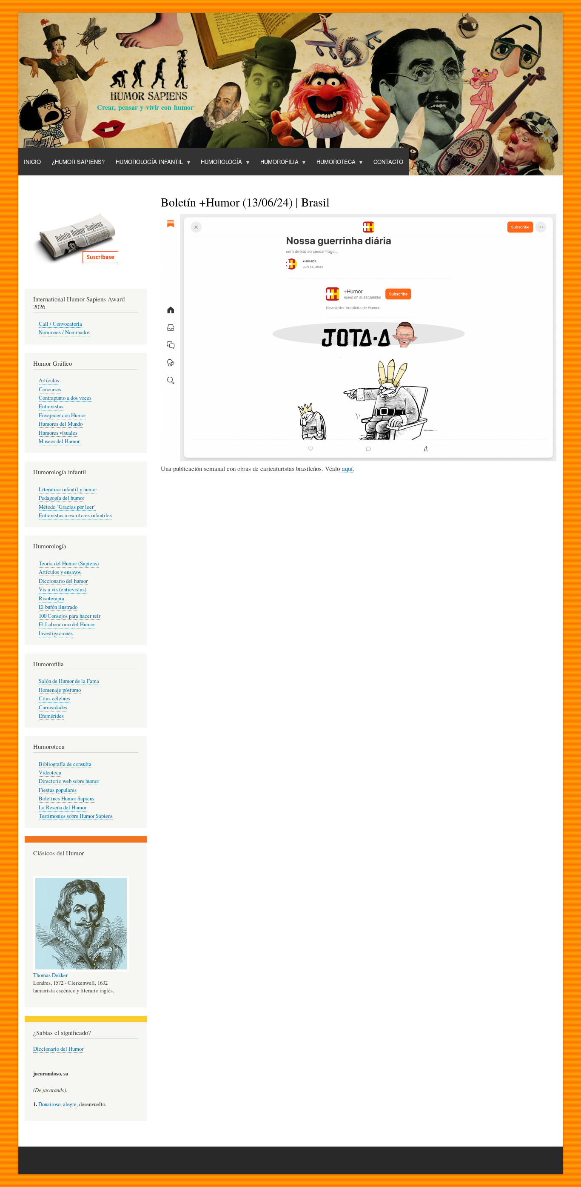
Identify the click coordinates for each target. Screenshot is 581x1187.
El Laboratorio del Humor (67, 624)
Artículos (49, 380)
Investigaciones (56, 633)
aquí (347, 468)
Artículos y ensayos (60, 572)
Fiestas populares (58, 790)
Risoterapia (51, 598)
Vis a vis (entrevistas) (62, 589)
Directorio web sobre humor (69, 781)
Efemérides (51, 716)
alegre (70, 1104)
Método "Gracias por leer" (67, 506)
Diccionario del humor (63, 581)
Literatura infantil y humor (68, 489)
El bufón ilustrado (58, 607)
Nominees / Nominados (64, 332)
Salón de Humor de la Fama (69, 681)
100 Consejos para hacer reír (69, 615)
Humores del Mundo (61, 423)
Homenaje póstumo (60, 690)
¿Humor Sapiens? (78, 162)
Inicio (32, 162)
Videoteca (50, 772)
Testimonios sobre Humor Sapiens (76, 816)
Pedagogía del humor (61, 498)
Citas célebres (54, 698)
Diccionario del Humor (58, 1048)
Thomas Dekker (50, 975)
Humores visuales (58, 432)
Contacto (388, 162)
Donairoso (49, 1104)
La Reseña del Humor (62, 807)
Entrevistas (51, 406)
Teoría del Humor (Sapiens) (69, 563)
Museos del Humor (59, 441)
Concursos (50, 389)
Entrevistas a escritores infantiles (75, 515)
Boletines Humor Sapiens (66, 798)
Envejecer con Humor (62, 415)
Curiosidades (53, 707)
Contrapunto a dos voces (65, 397)
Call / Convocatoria (60, 323)
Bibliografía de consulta (65, 764)
